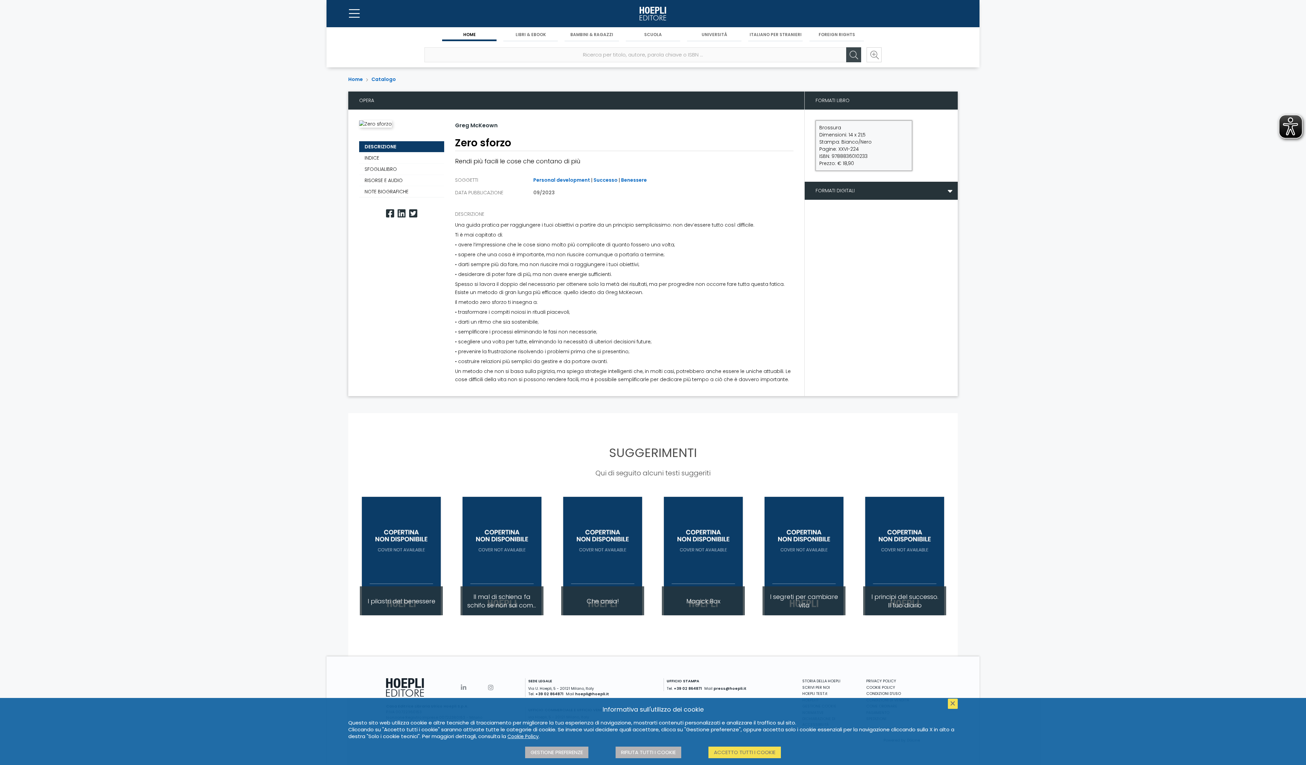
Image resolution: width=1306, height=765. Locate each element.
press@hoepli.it (730, 688)
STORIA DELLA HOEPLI (821, 681)
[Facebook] (390, 213)
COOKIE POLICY (880, 687)
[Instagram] (490, 687)
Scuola (653, 34)
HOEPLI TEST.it (814, 693)
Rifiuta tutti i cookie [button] (648, 752)
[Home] (653, 13)
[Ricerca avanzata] (874, 54)
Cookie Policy (523, 736)
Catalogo (383, 79)
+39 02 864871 (549, 694)
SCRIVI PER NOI (816, 687)
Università (714, 34)
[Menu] (354, 13)
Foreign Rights (837, 34)
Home (469, 34)
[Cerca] (853, 54)
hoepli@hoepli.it (592, 694)
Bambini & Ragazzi (591, 34)
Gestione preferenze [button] (557, 752)
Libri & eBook (531, 34)
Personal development (561, 180)
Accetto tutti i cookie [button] (744, 752)
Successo (605, 180)
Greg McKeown (476, 125)
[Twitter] (413, 213)
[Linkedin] (402, 213)
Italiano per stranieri (776, 34)
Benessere (634, 180)
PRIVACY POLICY (881, 681)
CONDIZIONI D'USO (883, 693)
